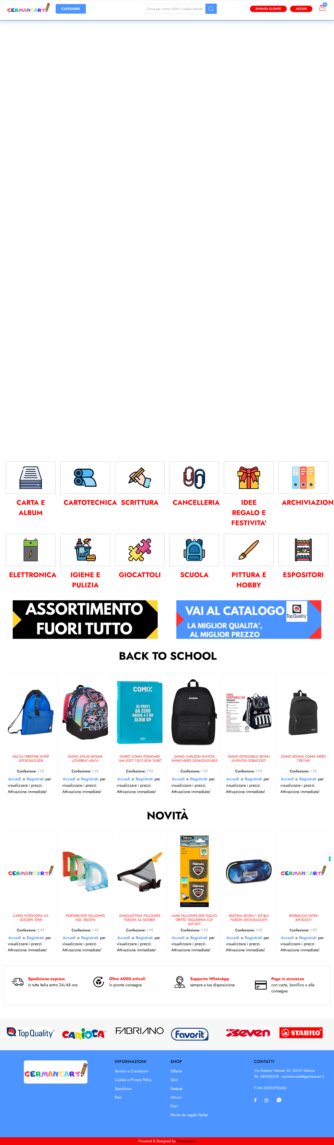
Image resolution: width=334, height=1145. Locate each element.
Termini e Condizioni (131, 1071)
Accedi (301, 9)
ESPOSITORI (303, 575)
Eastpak (176, 1088)
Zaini (174, 1079)
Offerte (176, 1071)
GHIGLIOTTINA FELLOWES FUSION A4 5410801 (139, 918)
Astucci (176, 1097)
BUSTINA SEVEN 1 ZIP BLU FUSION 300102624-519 (249, 918)
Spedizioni (123, 1088)
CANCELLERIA (196, 502)
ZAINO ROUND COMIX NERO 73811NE (303, 758)
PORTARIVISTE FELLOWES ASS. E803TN (85, 918)
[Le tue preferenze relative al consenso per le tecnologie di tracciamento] (329, 858)
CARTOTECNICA (90, 502)
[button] (211, 9)
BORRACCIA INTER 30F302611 (303, 918)
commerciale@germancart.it (303, 1076)
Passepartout (186, 1141)
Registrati (35, 779)
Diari (174, 1106)
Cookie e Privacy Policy (133, 1079)
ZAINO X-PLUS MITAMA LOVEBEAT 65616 (85, 758)
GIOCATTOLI (140, 575)
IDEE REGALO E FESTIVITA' (249, 513)
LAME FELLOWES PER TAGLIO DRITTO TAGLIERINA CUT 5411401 (194, 920)
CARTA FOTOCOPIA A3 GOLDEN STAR (30, 918)
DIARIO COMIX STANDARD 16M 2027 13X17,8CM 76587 (140, 758)
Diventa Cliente (268, 9)
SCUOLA (194, 575)
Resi (118, 1097)
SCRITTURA (140, 502)
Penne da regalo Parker (189, 1115)
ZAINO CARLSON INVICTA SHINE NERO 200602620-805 (194, 758)
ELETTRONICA (32, 575)
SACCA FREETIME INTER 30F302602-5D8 (30, 758)
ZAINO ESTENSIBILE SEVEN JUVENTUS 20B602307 (249, 758)
